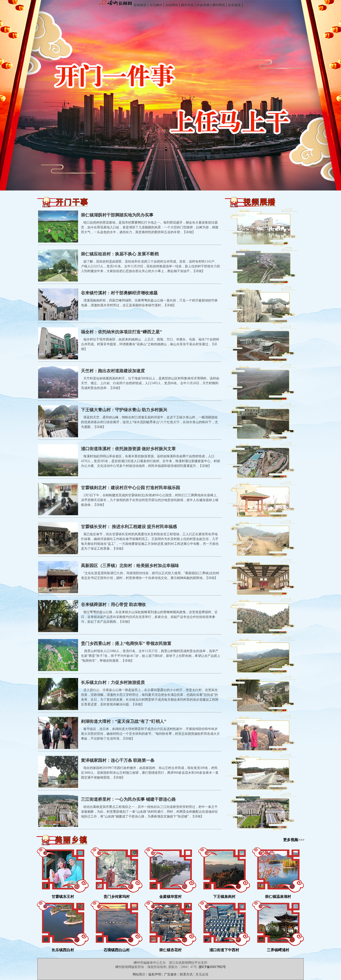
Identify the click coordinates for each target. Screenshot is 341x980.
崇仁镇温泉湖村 (278, 897)
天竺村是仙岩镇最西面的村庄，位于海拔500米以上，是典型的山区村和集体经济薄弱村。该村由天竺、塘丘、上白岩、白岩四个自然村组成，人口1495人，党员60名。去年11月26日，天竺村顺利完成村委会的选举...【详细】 (150, 383)
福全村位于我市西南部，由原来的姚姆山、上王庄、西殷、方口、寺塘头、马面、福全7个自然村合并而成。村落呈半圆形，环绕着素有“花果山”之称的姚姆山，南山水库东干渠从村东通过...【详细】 (150, 344)
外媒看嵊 (203, 5)
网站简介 (139, 974)
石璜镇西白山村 (117, 950)
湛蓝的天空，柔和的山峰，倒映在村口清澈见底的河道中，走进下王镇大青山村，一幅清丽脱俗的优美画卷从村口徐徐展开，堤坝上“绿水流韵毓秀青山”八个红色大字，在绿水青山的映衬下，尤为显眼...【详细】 (149, 422)
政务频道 (234, 5)
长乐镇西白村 (63, 950)
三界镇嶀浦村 (278, 950)
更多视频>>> (294, 840)
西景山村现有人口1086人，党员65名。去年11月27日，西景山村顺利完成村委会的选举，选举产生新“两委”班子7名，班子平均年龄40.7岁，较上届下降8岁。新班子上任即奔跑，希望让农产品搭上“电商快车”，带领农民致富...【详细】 (150, 655)
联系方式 (186, 974)
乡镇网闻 (171, 5)
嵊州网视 (218, 5)
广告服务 (170, 974)
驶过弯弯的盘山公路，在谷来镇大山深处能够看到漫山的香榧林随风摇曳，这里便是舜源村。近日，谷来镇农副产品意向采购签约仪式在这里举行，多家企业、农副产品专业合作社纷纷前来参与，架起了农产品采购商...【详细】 (149, 617)
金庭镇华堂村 (170, 897)
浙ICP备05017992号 (212, 967)
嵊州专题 (187, 5)
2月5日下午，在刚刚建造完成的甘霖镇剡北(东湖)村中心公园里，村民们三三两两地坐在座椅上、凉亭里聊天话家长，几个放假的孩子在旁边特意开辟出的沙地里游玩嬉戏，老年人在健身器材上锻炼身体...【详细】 (150, 500)
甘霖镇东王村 (63, 897)
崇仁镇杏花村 (170, 950)
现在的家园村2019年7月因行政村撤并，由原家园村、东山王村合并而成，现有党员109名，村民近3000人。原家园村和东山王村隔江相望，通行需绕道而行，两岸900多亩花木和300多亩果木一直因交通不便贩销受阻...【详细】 (149, 772)
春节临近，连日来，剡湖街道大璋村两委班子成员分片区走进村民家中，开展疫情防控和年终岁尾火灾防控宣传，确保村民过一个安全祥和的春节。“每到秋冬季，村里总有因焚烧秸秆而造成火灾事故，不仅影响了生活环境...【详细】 (150, 733)
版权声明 (154, 974)
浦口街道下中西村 (224, 950)
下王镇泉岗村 (224, 897)
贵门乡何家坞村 (117, 897)
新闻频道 (140, 5)
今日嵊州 (155, 5)
